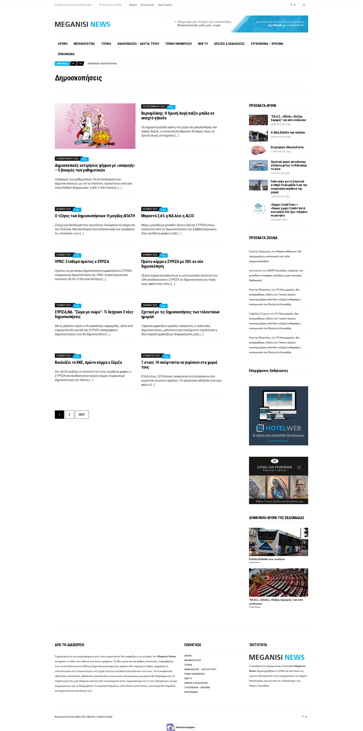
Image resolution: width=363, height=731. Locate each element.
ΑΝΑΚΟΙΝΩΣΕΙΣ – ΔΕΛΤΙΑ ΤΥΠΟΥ (138, 44)
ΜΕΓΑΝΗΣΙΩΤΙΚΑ (84, 44)
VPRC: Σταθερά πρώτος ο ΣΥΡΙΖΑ (82, 261)
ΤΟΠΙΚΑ (106, 44)
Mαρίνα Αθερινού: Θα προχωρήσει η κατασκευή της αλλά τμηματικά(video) (275, 256)
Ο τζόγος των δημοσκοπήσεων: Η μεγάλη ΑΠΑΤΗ (95, 215)
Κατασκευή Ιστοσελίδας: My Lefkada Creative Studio (83, 716)
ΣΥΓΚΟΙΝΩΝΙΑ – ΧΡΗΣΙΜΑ (267, 44)
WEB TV (203, 44)
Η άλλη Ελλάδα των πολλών (288, 132)
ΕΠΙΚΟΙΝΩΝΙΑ (66, 54)
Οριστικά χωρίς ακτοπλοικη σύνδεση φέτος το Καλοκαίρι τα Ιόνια (289, 165)
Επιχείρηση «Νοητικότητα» (102, 63)
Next (82, 414)
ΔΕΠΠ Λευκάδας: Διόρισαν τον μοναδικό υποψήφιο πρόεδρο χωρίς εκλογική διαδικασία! (276, 275)
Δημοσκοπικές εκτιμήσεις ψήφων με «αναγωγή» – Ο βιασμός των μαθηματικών (95, 167)
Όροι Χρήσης (165, 4)
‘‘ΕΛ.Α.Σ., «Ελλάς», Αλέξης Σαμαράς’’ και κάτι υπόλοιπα (288, 118)
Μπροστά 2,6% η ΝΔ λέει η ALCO (167, 215)
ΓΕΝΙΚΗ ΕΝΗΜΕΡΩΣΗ (178, 44)
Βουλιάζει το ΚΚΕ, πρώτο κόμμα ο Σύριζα (88, 362)
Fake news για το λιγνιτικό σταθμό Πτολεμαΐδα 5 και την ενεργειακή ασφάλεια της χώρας (289, 187)
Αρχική (133, 4)
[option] (198, 63)
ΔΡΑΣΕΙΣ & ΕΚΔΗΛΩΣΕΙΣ (229, 44)
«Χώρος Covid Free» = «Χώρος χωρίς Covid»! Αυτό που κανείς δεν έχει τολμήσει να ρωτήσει (289, 210)
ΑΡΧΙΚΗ (62, 44)
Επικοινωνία (147, 4)
